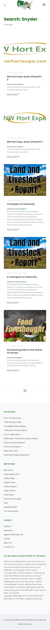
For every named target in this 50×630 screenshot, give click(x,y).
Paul (6, 503)
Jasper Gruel (9, 482)
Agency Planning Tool (13, 534)
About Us (8, 542)
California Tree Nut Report (15, 430)
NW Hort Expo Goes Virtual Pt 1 (25, 141)
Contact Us (9, 547)
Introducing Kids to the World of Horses (24, 351)
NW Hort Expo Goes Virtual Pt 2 (24, 78)
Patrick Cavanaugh (12, 499)
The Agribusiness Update (15, 426)
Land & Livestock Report (14, 442)
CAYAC (7, 538)
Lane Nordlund (10, 486)
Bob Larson (8, 470)
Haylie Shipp (9, 478)
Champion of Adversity (21, 204)
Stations (7, 526)
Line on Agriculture (12, 434)
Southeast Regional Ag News (16, 455)
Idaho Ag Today (11, 451)
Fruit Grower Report (12, 446)
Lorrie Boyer (9, 494)
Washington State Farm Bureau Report (21, 438)
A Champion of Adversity (22, 276)
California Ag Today (12, 422)
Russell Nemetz (10, 507)
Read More (12, 94)
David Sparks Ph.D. (12, 474)
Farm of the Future (12, 418)
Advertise (8, 530)
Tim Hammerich (11, 511)
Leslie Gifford (9, 490)
